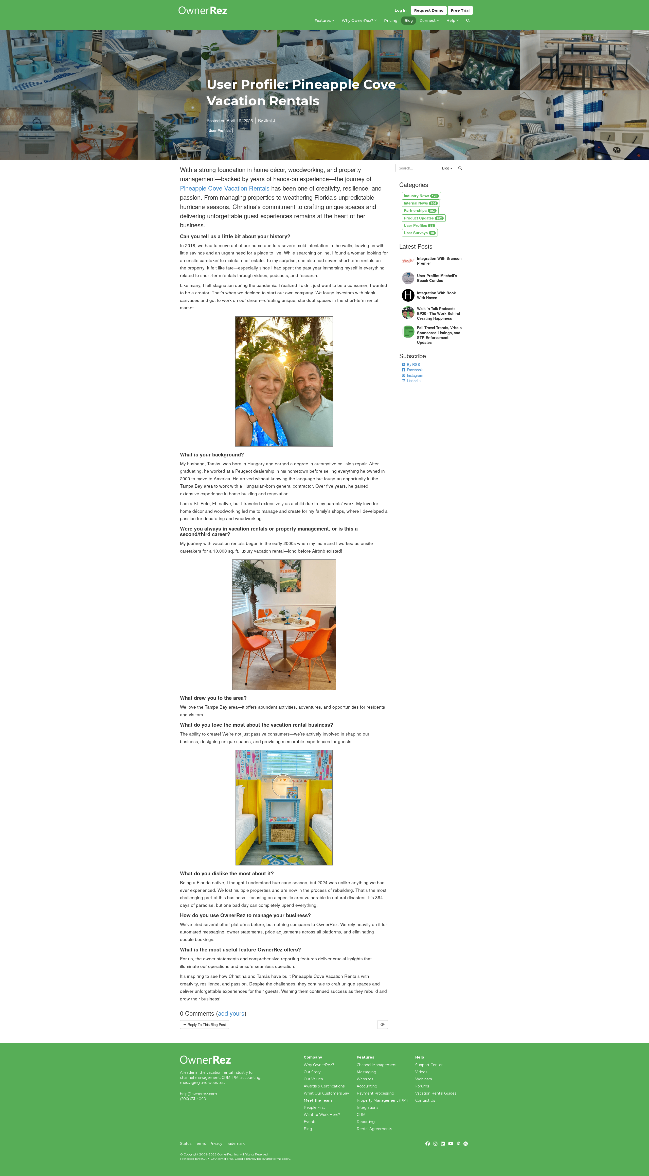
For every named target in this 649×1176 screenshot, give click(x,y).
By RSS (413, 364)
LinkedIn (414, 380)
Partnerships (419, 210)
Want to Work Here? (322, 1114)
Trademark (235, 1143)
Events (310, 1121)
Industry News (420, 195)
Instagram (415, 375)
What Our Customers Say (326, 1093)
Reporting (366, 1121)
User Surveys (419, 232)
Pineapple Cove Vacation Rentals (224, 187)
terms (277, 1159)
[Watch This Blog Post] (382, 1024)
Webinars (423, 1079)
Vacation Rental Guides (435, 1093)
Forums (422, 1086)
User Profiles (220, 130)
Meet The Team (318, 1100)
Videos (421, 1072)
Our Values (313, 1079)
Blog (308, 1129)
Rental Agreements (374, 1129)
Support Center (429, 1065)
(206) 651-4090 (193, 1099)
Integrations (367, 1107)
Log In (401, 10)
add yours (231, 1013)
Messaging (366, 1072)
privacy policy (255, 1159)
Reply (206, 1024)
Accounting (367, 1086)
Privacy (215, 1143)
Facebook (415, 369)
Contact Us (425, 1100)
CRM (361, 1114)
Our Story (312, 1072)
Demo (428, 10)
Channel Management (377, 1065)
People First (314, 1107)
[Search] (468, 20)
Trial (460, 10)
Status (185, 1143)
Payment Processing (375, 1093)
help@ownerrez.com (198, 1094)
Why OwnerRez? (319, 1065)
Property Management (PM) (382, 1100)
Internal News (420, 203)
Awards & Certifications (324, 1086)
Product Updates (423, 218)
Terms (200, 1143)
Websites (365, 1079)
